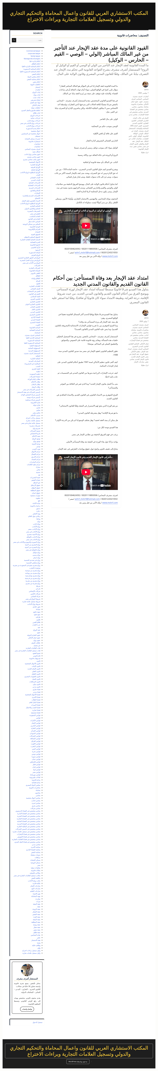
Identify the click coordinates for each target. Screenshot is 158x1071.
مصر (38, 865)
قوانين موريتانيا (35, 775)
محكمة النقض (35, 852)
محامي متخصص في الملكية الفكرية (28, 826)
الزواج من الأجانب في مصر (31, 263)
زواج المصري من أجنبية (32, 545)
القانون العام (36, 309)
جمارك (38, 467)
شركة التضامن (35, 596)
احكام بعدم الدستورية (33, 128)
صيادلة (38, 609)
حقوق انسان (36, 493)
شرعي (38, 588)
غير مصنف (36, 645)
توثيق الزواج (36, 439)
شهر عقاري (36, 607)
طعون (38, 619)
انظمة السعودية (35, 374)
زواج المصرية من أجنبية (32, 547)
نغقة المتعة (36, 904)
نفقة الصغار (36, 912)
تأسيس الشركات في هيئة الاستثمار (28, 392)
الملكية (38, 356)
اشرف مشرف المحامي (140, 325)
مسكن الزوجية (35, 862)
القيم (140, 126)
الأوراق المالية (35, 170)
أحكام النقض (36, 74)
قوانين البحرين (35, 725)
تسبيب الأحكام (35, 415)
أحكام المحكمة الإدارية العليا (31, 66)
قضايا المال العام (34, 702)
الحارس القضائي (142, 121)
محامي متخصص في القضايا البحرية (28, 816)
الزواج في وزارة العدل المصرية (30, 260)
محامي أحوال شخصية (33, 798)
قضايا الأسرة (36, 697)
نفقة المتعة (36, 919)
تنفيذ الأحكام (36, 436)
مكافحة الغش (35, 878)
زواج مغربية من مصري (33, 583)
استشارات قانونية (34, 141)
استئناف (37, 136)
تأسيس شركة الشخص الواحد (30, 395)
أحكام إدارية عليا (35, 61)
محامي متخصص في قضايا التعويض (28, 837)
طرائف (38, 617)
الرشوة (37, 250)
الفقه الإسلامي (35, 296)
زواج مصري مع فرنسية (32, 576)
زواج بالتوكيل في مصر (33, 550)
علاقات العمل (35, 643)
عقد (39, 627)
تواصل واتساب (27, 1009)
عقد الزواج (36, 630)
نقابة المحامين (35, 935)
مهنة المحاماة (35, 896)
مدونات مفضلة (35, 855)
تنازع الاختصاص (35, 433)
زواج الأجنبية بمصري (33, 534)
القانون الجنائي (35, 307)
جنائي (38, 470)
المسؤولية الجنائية (34, 348)
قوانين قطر (36, 764)
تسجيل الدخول (37, 1022)
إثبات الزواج (36, 92)
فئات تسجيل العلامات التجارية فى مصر (27, 650)
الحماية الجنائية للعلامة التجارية (30, 239)
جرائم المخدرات (35, 462)
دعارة (38, 511)
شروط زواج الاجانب (33, 604)
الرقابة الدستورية (34, 252)
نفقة (38, 906)
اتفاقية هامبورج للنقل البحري (30, 110)
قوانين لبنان (36, 767)
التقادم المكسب (35, 216)
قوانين (38, 718)
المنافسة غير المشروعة (32, 364)
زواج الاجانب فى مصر (33, 539)
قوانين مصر (36, 772)
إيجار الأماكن (144, 344)
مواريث (37, 899)
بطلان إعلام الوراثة (34, 379)
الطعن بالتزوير (35, 273)
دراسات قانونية (35, 506)
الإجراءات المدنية (34, 188)
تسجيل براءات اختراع (33, 418)
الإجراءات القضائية (34, 185)
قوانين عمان (36, 759)
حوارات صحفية (35, 495)
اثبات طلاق (36, 113)
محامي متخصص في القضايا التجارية (28, 819)
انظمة (38, 371)
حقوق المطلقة (35, 490)
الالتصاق (37, 198)
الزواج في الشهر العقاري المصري (29, 258)
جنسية (38, 472)
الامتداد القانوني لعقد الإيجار (31, 201)
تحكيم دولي (36, 413)
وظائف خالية (36, 945)
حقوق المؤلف (35, 488)
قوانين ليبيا (36, 769)
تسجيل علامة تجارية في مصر (30, 423)
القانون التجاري (35, 301)
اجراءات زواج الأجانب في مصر (30, 123)
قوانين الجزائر (35, 731)
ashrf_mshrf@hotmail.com (87, 252)
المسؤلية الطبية (35, 345)
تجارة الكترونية (35, 402)
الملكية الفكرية (35, 358)
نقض (38, 937)
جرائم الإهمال (35, 454)
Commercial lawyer (33, 51)
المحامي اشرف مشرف (140, 327)
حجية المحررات (35, 477)
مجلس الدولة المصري (33, 785)
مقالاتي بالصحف (35, 873)
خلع (39, 501)
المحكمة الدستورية (34, 340)
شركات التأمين (35, 594)
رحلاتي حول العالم (34, 516)
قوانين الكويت (35, 744)
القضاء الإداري (35, 317)
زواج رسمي (36, 555)
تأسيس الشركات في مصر (31, 389)
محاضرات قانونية (137, 104)
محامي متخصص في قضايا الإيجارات (28, 834)
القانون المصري (35, 314)
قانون (38, 661)
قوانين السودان (35, 733)
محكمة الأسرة (35, 847)
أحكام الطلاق (36, 64)
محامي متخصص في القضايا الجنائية (28, 821)
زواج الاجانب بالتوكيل (33, 537)
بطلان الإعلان (35, 384)
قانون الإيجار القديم (141, 359)
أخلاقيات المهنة (35, 84)
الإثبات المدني (35, 180)
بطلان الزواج (36, 387)
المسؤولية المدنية (34, 351)
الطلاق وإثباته (35, 278)
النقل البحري (36, 369)
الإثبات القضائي (35, 177)
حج (39, 475)
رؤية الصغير (36, 513)
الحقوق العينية (35, 234)
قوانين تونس (36, 754)
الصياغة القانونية (34, 270)
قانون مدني (36, 687)
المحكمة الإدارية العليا (33, 338)
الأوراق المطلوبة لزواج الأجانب (30, 172)
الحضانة (37, 232)
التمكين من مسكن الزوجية (31, 224)
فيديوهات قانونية (34, 658)
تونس (38, 446)
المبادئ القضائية (35, 330)
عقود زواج (37, 640)
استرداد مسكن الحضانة (32, 139)
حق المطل (36, 482)
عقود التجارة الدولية (33, 635)
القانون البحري (35, 299)
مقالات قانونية (35, 870)
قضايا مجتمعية (35, 713)
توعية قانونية (36, 444)
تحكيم (38, 410)
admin (146, 89)
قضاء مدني (36, 692)
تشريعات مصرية (35, 426)
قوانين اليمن (36, 749)
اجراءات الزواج (35, 115)
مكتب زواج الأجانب (34, 881)
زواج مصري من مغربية (33, 581)
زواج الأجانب (36, 526)
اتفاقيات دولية (35, 108)
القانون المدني (35, 312)
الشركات (37, 265)
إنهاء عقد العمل (35, 102)
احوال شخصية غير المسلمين (30, 133)
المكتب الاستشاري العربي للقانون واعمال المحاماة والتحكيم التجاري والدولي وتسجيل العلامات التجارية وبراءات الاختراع (79, 1051)
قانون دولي (36, 684)
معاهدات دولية (35, 868)
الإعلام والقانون (35, 190)
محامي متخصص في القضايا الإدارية (28, 813)
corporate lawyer (34, 53)
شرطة (38, 586)
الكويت (38, 325)
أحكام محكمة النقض (33, 79)
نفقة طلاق (36, 932)
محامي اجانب (35, 800)
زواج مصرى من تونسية (32, 570)
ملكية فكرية (36, 883)
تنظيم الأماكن (135, 351)
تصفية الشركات (35, 431)
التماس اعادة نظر (34, 221)
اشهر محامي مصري (33, 157)
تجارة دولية (36, 405)
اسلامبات (37, 144)
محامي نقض (137, 146)
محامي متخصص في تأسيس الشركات (28, 829)
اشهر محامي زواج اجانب (32, 154)
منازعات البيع (36, 888)
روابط (38, 519)
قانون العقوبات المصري (32, 676)
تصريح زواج (36, 428)
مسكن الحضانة (35, 860)
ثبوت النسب (36, 449)
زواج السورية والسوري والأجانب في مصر (26, 542)
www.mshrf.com (110, 256)
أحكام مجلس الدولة (33, 77)
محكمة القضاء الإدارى (33, 850)
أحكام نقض (36, 82)
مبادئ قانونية (36, 780)
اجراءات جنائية (35, 118)
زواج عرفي (36, 557)
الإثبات (38, 175)
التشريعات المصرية (33, 211)
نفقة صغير (36, 930)
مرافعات (37, 857)
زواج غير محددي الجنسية (32, 560)
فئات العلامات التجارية (33, 648)
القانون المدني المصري (140, 346)
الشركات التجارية (34, 268)
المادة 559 (134, 126)
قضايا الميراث (35, 705)
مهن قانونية (36, 893)
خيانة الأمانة (36, 503)
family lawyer (35, 56)
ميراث (38, 901)
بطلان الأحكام (35, 382)
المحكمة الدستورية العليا (32, 343)
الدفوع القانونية (35, 245)
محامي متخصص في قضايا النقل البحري (27, 842)
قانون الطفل (36, 674)
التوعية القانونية (35, 227)
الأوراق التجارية (35, 164)
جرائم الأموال (35, 451)
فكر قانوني (36, 656)
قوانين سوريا (36, 756)
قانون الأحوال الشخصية (32, 663)
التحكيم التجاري (35, 206)
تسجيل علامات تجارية (33, 420)
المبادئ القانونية (35, 327)
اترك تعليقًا (144, 152)
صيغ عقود (37, 614)
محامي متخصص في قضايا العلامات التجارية (26, 839)
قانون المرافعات (34, 682)
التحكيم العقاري (134, 344)
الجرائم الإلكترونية (34, 229)
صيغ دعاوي (36, 612)
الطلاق (38, 276)
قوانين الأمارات (35, 720)
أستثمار (37, 87)
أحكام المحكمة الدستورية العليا (30, 71)
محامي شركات (35, 808)
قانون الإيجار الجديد (137, 357)
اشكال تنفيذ (36, 152)
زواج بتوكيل (36, 552)
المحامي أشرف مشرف (140, 349)
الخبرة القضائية (35, 242)
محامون (140, 107)
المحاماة (37, 333)
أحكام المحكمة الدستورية (31, 69)
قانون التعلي (36, 671)
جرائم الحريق (35, 457)
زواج (38, 521)
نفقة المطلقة (35, 922)
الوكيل (140, 136)
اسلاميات (37, 146)
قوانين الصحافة (35, 738)
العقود (38, 283)
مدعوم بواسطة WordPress (78, 1061)
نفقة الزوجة (36, 909)
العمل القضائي (35, 289)
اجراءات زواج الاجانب (33, 126)
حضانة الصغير (35, 480)
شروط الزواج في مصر (33, 599)
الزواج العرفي (35, 255)
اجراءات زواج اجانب (33, 121)
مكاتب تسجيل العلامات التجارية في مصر (27, 875)
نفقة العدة (36, 917)
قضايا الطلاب (36, 700)
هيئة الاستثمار (35, 940)
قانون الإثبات (36, 666)
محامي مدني (133, 114)
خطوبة (38, 498)
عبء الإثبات (36, 625)
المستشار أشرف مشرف (32, 353)
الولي (135, 136)
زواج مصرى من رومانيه (32, 573)
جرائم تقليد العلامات (33, 464)
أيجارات (145, 96)
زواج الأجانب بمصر (34, 529)
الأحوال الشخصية (34, 162)
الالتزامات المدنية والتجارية (31, 196)
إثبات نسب (36, 97)
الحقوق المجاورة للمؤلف (32, 237)
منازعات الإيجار (139, 362)
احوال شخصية (35, 131)
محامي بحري (36, 806)
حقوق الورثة (144, 354)
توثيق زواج (36, 441)
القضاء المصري (35, 322)
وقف (38, 948)
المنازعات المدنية (34, 361)
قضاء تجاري (36, 689)
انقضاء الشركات (35, 376)
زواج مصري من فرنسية (32, 578)
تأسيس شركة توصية (33, 397)
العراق (38, 281)
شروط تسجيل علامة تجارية (31, 601)
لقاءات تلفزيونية (35, 777)
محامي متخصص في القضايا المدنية (28, 824)
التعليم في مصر (35, 214)
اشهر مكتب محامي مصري (31, 159)
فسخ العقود (36, 653)
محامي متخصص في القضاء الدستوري (28, 811)
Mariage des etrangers (32, 58)
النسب (38, 366)
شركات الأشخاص (34, 591)
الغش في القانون (34, 294)
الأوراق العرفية (35, 167)
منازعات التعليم (35, 891)
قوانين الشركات (35, 736)
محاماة (146, 107)
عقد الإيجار (139, 141)
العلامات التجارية (34, 286)
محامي (134, 107)
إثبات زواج (37, 95)
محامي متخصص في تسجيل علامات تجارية (26, 831)
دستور (38, 508)
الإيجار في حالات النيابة (140, 118)
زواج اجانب (36, 524)
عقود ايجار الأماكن (34, 638)
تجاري (38, 407)
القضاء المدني (35, 320)
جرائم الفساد (35, 459)
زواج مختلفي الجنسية (33, 563)
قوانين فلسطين (35, 762)
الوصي (141, 133)
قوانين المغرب (35, 746)
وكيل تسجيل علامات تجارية (31, 953)
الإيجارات (37, 193)
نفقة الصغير (36, 914)
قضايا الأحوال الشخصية (32, 694)
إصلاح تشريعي (35, 100)
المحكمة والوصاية (142, 128)
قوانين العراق (35, 741)
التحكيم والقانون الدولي (32, 208)
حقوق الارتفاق (35, 485)
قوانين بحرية (36, 751)
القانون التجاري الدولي (32, 304)
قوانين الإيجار (36, 723)
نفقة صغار (37, 927)
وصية (38, 943)
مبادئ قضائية (36, 782)
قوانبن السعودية (35, 715)
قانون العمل (36, 679)
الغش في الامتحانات (33, 291)
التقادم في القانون (34, 219)
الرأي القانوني (35, 247)
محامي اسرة (36, 803)
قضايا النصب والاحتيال (33, 707)
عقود (141, 102)
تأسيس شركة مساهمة (32, 400)
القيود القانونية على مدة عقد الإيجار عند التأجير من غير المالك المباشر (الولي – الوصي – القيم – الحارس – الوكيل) (101, 54)
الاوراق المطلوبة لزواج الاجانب (30, 203)
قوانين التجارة (35, 728)
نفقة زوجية (36, 925)
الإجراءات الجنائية (34, 183)
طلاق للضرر (36, 622)
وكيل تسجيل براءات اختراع (31, 950)
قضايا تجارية (36, 710)
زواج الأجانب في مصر (33, 532)
